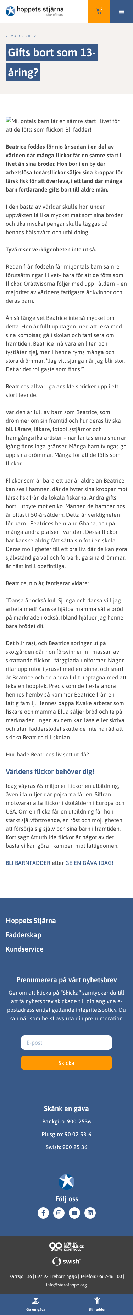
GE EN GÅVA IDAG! (89, 863)
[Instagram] (59, 1213)
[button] (121, 11)
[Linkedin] (90, 1213)
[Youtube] (74, 1213)
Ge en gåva (35, 1309)
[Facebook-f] (43, 1213)
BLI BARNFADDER (28, 863)
